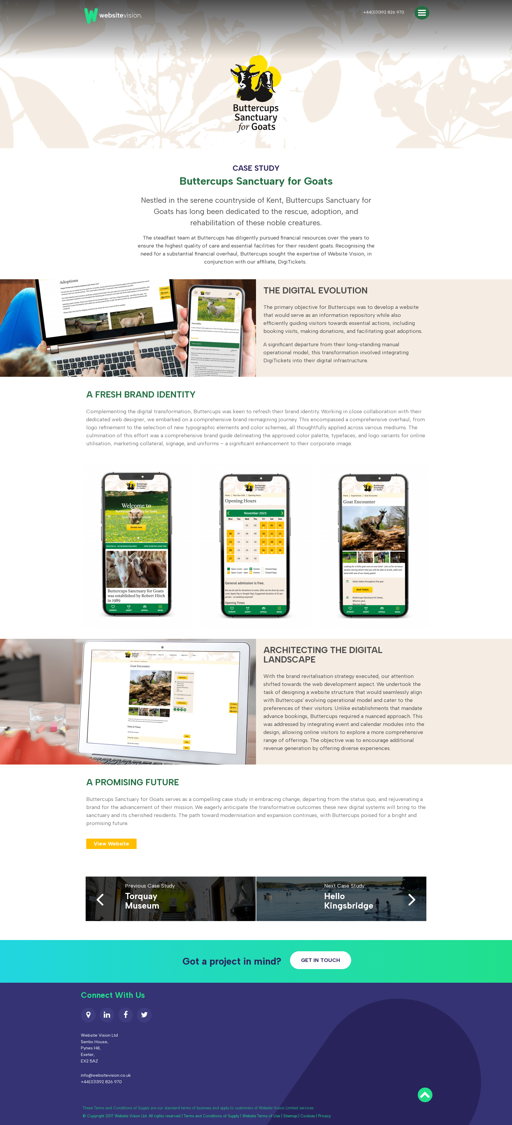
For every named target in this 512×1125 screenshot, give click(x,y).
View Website (111, 843)
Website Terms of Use (261, 1116)
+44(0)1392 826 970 (383, 12)
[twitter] (144, 1015)
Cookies (307, 1116)
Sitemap (290, 1116)
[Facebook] (125, 1015)
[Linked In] (107, 1015)
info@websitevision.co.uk (106, 1075)
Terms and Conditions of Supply (211, 1116)
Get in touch (320, 960)
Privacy (324, 1116)
